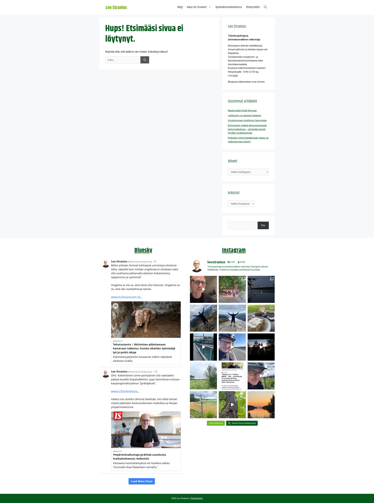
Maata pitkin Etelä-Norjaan (242, 110)
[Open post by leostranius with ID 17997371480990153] (203, 289)
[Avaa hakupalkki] (265, 7)
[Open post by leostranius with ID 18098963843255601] (261, 318)
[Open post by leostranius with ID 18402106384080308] (232, 346)
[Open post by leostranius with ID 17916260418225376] (203, 318)
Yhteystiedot (253, 7)
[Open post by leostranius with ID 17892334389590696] (203, 346)
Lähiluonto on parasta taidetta (244, 115)
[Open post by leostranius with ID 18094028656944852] (261, 404)
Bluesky (143, 250)
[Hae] (144, 59)
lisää (235, 75)
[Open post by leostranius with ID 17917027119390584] (203, 404)
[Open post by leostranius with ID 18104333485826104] (232, 404)
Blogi (180, 7)
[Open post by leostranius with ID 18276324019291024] (261, 289)
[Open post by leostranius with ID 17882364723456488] (203, 375)
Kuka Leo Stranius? (197, 7)
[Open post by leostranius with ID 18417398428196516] (232, 318)
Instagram (234, 250)
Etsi (263, 225)
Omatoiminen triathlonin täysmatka (247, 120)
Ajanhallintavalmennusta (228, 7)
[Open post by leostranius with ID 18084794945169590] (261, 346)
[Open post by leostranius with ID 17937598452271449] (232, 375)
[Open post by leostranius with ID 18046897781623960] (261, 375)
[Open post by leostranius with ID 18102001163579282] (232, 289)
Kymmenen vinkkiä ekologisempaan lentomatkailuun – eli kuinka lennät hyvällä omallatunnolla (247, 129)
